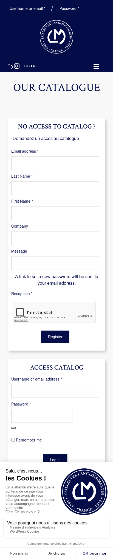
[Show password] (13, 428)
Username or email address (44, 379)
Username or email (28, 8)
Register (55, 336)
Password (70, 8)
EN (33, 65)
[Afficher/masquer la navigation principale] (96, 67)
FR (26, 65)
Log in (55, 459)
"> (11, 65)
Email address (32, 151)
